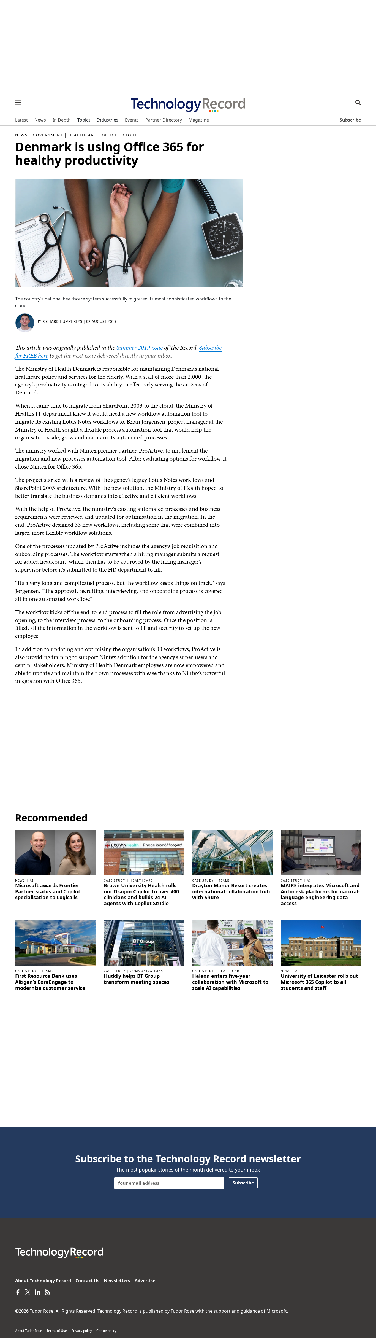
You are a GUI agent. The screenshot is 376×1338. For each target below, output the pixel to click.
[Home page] (188, 103)
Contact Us (87, 1281)
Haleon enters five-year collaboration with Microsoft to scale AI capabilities (230, 982)
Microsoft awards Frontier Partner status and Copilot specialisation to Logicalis (47, 892)
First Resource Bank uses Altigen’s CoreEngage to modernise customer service (50, 982)
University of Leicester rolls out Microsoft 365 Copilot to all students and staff (319, 982)
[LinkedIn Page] (37, 1292)
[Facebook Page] (18, 1292)
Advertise (145, 1281)
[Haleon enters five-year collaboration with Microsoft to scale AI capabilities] (232, 942)
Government (48, 135)
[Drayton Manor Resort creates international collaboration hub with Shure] (232, 852)
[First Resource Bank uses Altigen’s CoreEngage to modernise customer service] (55, 942)
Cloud (130, 135)
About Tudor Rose (28, 1330)
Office (110, 135)
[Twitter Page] (28, 1292)
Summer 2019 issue (139, 347)
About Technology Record (43, 1281)
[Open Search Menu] (358, 102)
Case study (115, 880)
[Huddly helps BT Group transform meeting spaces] (144, 942)
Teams (224, 880)
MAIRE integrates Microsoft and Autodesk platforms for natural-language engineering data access (320, 894)
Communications (146, 971)
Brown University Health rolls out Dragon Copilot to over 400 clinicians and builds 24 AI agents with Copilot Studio (141, 894)
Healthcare (82, 135)
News (21, 135)
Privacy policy (81, 1330)
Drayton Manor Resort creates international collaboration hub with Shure (231, 892)
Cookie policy (106, 1330)
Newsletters (117, 1281)
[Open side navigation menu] (18, 102)
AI (32, 880)
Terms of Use (57, 1330)
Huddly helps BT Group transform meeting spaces (136, 979)
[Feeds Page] (47, 1292)
